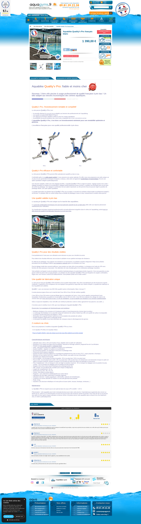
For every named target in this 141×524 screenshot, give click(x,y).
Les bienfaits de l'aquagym (42, 514)
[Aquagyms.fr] (43, 5)
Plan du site (60, 512)
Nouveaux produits (61, 506)
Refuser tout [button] (19, 516)
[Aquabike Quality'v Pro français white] (33, 66)
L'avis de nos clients (40, 512)
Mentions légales (81, 508)
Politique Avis (80, 512)
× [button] (24, 499)
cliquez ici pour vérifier (84, 487)
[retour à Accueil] (30, 26)
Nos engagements (39, 508)
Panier (104, 2)
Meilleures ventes (61, 508)
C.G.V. (79, 510)
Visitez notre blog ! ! (102, 514)
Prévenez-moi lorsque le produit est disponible (73, 61)
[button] (13, 520)
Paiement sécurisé (82, 506)
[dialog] (14, 510)
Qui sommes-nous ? (40, 506)
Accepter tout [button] (8, 516)
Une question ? (39, 510)
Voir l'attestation (38, 417)
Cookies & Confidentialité (83, 514)
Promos (59, 510)
